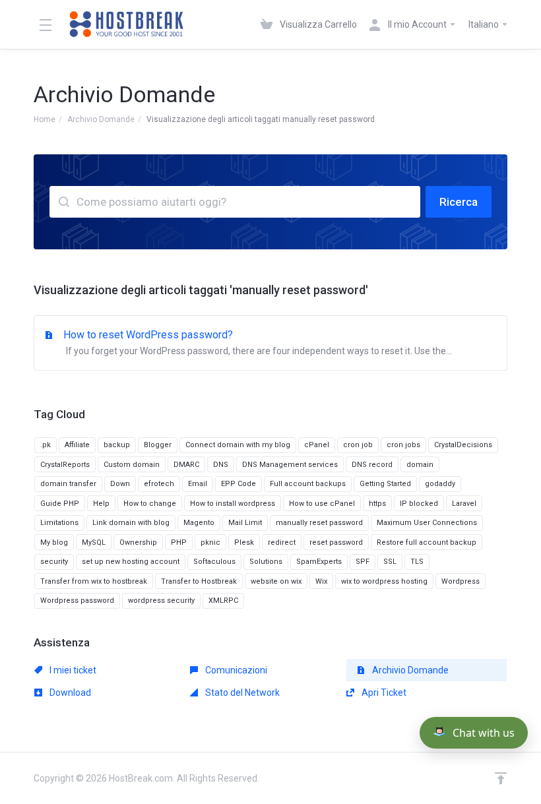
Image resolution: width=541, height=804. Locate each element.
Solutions (265, 561)
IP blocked (419, 503)
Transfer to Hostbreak (199, 581)
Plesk (244, 542)
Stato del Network (241, 692)
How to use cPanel (322, 503)
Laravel (464, 503)
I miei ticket (72, 670)
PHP (179, 542)
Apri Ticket (383, 692)
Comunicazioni (235, 670)
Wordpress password (77, 600)
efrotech (159, 483)
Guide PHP (59, 503)
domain (419, 464)
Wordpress (460, 581)
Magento (198, 522)
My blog (54, 542)
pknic (210, 542)
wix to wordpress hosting (384, 581)
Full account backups (308, 483)
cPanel (316, 445)
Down (120, 483)
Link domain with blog (131, 522)
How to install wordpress (232, 503)
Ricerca (458, 201)
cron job (358, 445)
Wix (321, 581)
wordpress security (161, 600)
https (377, 503)
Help (101, 503)
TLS (417, 561)
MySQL (94, 542)
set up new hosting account (130, 561)
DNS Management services (290, 464)
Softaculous (214, 561)
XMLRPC (223, 600)
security (54, 561)
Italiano (484, 24)
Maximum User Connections (427, 522)
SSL (390, 561)
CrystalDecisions (463, 445)
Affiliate (77, 445)
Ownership (138, 542)
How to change (149, 503)
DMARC (186, 464)
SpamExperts (319, 561)
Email (197, 483)
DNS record (372, 464)
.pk (45, 445)
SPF (362, 561)
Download (69, 692)
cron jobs (403, 445)
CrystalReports (65, 464)
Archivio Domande (101, 119)
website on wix (276, 581)
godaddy (440, 483)
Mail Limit (245, 522)
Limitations (59, 522)
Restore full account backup (426, 542)
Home (44, 119)
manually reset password (319, 522)
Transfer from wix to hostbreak (93, 581)
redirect (282, 542)
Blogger (158, 445)
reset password (336, 542)
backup (117, 445)
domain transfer (68, 483)
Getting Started (385, 483)
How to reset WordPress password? (257, 342)
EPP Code (238, 483)
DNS (220, 464)
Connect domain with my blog (237, 445)
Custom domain (132, 464)
